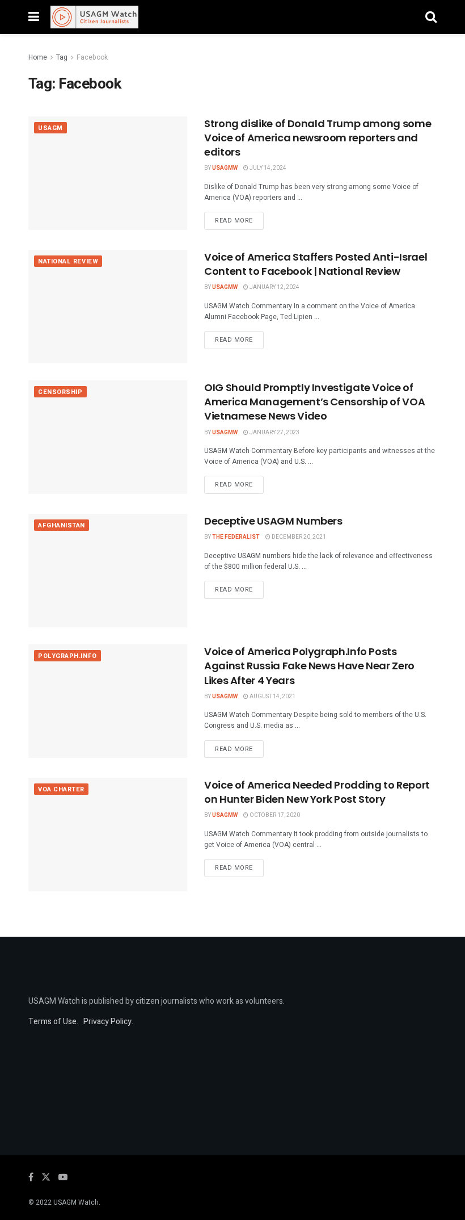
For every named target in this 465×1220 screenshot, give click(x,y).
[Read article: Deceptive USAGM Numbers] (107, 570)
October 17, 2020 (274, 815)
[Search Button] (431, 17)
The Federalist (236, 537)
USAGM (50, 128)
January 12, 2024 (273, 287)
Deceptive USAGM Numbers (273, 521)
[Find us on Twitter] (45, 1177)
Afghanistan (61, 525)
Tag (61, 57)
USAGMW (225, 168)
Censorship (60, 392)
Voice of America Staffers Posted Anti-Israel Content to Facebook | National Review (315, 264)
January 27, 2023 (273, 433)
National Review (68, 261)
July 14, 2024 (267, 168)
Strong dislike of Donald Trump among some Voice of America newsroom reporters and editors (317, 137)
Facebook (92, 57)
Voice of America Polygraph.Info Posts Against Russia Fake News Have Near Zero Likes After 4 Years (309, 665)
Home (37, 57)
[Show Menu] (33, 17)
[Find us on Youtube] (62, 1177)
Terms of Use (52, 1022)
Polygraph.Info (67, 656)
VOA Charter (61, 789)
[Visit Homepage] (94, 17)
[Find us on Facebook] (30, 1177)
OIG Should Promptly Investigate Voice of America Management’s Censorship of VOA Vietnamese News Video (314, 401)
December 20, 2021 (298, 537)
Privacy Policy (107, 1022)
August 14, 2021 (271, 697)
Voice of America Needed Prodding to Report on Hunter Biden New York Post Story (317, 792)
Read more (239, 220)
